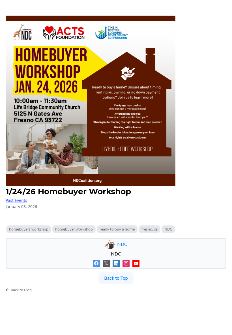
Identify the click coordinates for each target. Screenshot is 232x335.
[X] (106, 263)
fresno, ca (149, 229)
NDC (168, 229)
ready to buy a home (117, 229)
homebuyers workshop (28, 229)
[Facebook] (96, 263)
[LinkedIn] (116, 263)
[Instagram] (126, 263)
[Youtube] (135, 263)
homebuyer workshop (74, 229)
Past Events (16, 200)
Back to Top (116, 277)
